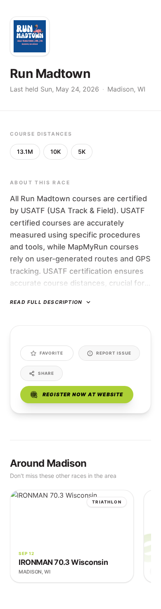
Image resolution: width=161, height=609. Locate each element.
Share (46, 373)
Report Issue (113, 352)
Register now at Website (83, 394)
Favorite (51, 352)
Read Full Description (46, 302)
